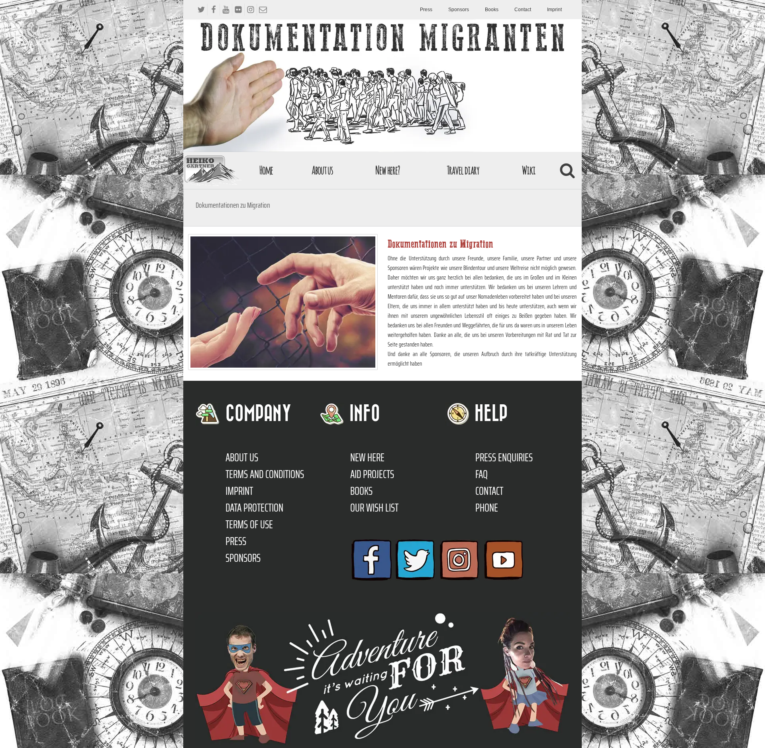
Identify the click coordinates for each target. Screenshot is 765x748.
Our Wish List (374, 507)
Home (266, 170)
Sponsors (458, 9)
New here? (387, 170)
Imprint (554, 9)
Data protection (254, 507)
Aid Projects (372, 474)
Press (426, 9)
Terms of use (249, 524)
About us (322, 170)
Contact (522, 9)
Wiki (529, 170)
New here (367, 457)
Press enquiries (504, 457)
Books (491, 9)
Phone (486, 507)
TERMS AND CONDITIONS (265, 474)
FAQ (481, 474)
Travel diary (463, 170)
